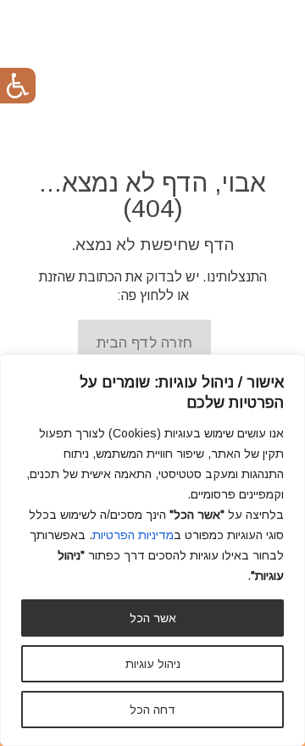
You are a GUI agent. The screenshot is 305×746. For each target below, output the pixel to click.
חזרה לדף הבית (144, 343)
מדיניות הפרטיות (133, 535)
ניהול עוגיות (152, 664)
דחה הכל (152, 709)
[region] (152, 550)
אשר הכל (153, 618)
